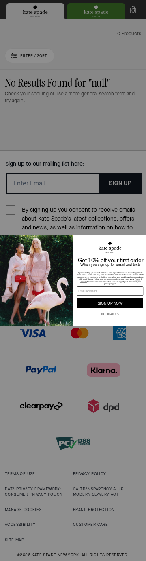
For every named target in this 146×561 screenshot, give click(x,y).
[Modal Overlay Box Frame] (73, 280)
